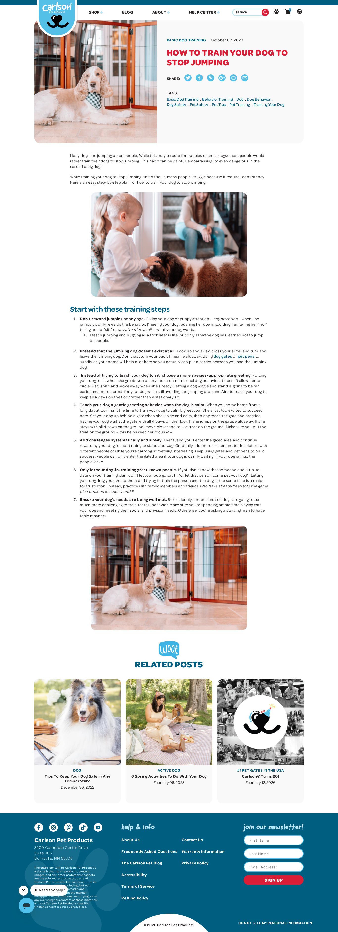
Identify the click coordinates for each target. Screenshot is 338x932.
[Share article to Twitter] (188, 79)
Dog (240, 99)
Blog (127, 12)
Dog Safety (177, 104)
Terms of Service (138, 886)
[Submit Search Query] (265, 12)
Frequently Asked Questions (149, 851)
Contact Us (192, 839)
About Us (130, 839)
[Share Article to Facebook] (199, 79)
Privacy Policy (195, 862)
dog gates (223, 356)
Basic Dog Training (183, 99)
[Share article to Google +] (222, 79)
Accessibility (134, 874)
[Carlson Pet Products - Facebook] (38, 828)
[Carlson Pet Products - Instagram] (53, 828)
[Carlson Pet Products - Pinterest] (68, 828)
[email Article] (244, 79)
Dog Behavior (259, 99)
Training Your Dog (269, 104)
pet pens (246, 356)
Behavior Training (218, 99)
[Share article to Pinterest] (210, 79)
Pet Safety (199, 104)
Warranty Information (203, 851)
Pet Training (240, 104)
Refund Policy (134, 897)
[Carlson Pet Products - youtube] (98, 828)
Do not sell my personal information (275, 923)
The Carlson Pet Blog (141, 862)
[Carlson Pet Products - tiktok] (83, 828)
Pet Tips (219, 104)
